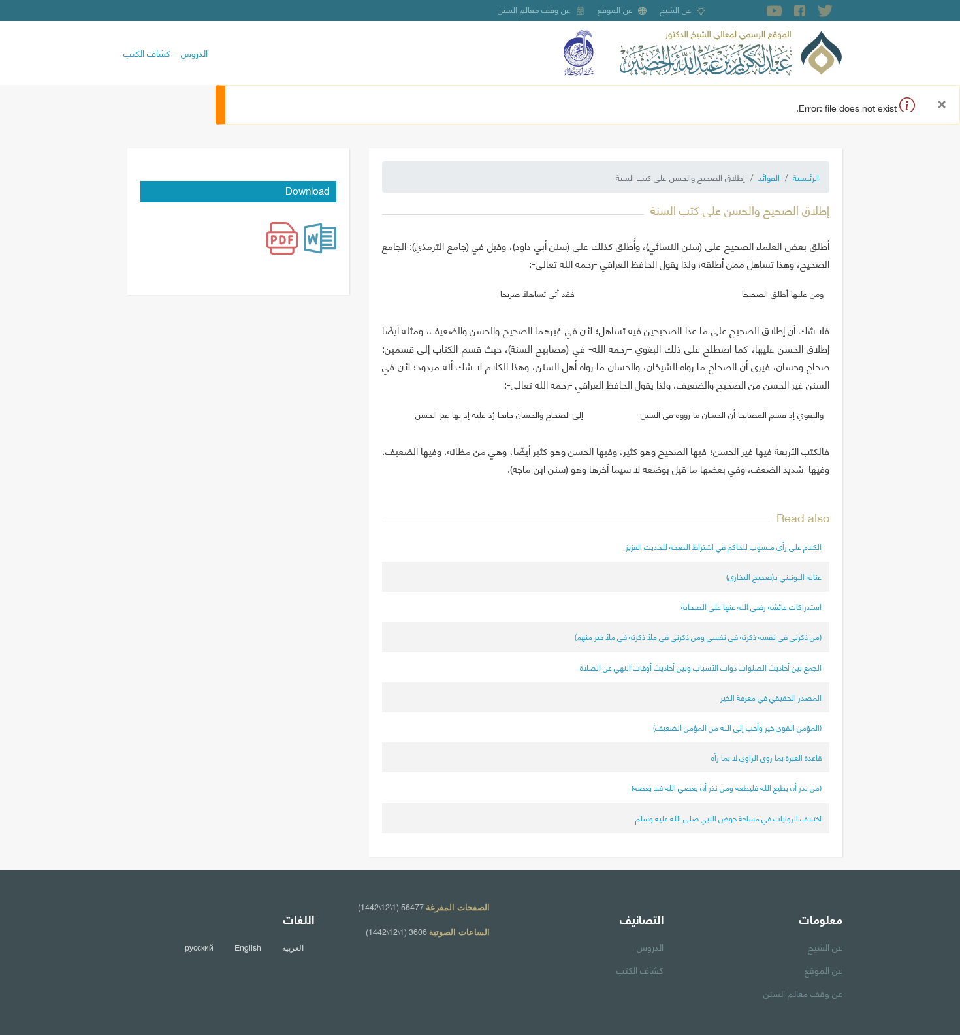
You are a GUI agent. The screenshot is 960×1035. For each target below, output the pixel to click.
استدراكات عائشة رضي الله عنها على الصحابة (751, 606)
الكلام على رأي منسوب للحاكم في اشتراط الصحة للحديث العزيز (724, 546)
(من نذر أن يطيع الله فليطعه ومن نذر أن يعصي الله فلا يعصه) (727, 787)
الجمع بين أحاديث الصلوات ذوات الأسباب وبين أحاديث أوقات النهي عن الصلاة (701, 667)
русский (199, 947)
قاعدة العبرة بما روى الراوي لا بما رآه (766, 757)
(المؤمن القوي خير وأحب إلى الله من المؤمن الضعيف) (737, 727)
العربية (293, 947)
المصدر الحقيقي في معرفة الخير (771, 697)
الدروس (194, 52)
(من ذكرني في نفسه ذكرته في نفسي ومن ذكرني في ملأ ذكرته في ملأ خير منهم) (698, 636)
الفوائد (769, 177)
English (247, 947)
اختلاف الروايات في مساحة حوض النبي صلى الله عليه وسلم (728, 818)
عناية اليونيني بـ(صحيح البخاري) (774, 576)
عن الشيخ (676, 9)
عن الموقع (615, 9)
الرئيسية (806, 177)
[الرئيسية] (731, 50)
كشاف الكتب (146, 52)
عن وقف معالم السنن (534, 9)
